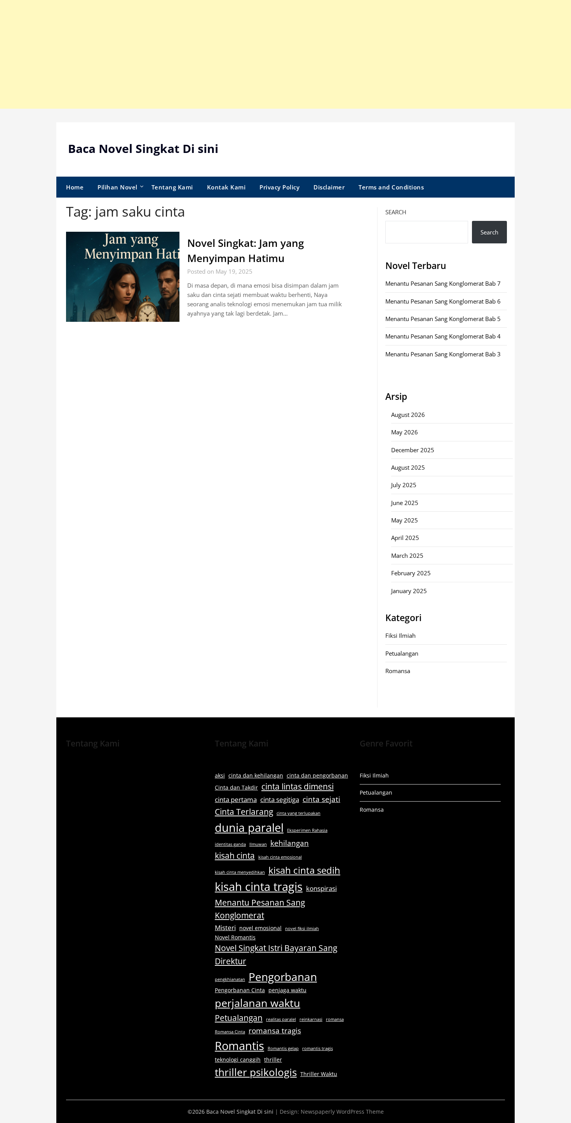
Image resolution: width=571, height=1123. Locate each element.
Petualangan (401, 653)
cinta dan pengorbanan (317, 775)
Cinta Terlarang (244, 811)
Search (395, 212)
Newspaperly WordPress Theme (342, 1111)
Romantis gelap (283, 1048)
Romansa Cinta (230, 1031)
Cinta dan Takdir (236, 787)
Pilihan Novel (117, 187)
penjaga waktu (287, 990)
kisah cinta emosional (280, 857)
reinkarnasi (310, 1019)
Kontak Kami (226, 187)
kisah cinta (235, 855)
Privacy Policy (279, 187)
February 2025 (411, 573)
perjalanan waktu (257, 1003)
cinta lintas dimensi (297, 786)
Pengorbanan (283, 976)
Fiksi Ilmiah (400, 635)
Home (75, 187)
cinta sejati (321, 799)
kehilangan (289, 843)
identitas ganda (230, 844)
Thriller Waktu (318, 1074)
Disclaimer (329, 187)
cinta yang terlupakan (298, 813)
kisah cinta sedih (304, 870)
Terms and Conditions (391, 187)
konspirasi (321, 888)
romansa (335, 1019)
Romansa (397, 671)
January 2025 (409, 591)
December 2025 (412, 450)
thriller (273, 1059)
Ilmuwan (258, 844)
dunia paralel (249, 827)
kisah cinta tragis (259, 886)
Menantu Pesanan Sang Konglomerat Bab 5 (443, 319)
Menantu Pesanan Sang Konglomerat (260, 909)
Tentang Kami (172, 187)
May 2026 (404, 432)
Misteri (225, 927)
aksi (220, 775)
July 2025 (403, 485)
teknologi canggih (238, 1059)
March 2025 (407, 555)
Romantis (239, 1046)
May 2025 (404, 520)
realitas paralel (281, 1019)
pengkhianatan (230, 979)
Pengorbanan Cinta (240, 990)
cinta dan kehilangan (255, 775)
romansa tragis (275, 1031)
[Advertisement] (233, 54)
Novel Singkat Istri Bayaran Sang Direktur (276, 954)
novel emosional (260, 928)
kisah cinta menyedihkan (240, 872)
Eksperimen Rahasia (307, 830)
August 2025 (408, 467)
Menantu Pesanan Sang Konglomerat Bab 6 (443, 301)
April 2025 (405, 538)
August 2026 (408, 414)
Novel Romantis (235, 937)
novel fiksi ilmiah (302, 928)
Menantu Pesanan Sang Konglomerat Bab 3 (443, 354)
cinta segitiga (279, 799)
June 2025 (404, 503)
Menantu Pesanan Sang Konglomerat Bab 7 (443, 283)
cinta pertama (236, 799)
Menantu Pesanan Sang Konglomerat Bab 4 (443, 336)
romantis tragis (317, 1048)
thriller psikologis (256, 1072)
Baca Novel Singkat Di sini (143, 148)
